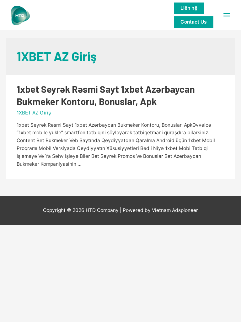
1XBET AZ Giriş (34, 113)
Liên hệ (188, 8)
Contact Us (193, 22)
